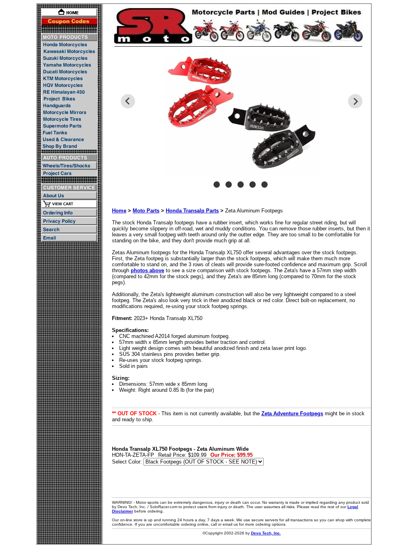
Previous (127, 101)
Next (355, 101)
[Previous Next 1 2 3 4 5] (241, 125)
